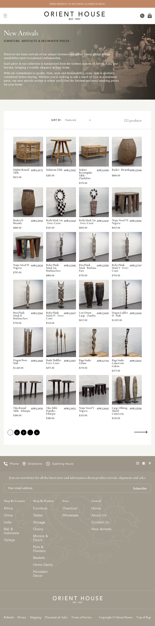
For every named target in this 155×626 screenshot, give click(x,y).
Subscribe (139, 488)
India (8, 522)
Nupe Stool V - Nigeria (87, 409)
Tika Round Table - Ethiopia (21, 409)
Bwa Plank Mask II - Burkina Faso (20, 315)
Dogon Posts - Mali (21, 362)
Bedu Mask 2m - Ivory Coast (87, 222)
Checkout (69, 508)
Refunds (9, 617)
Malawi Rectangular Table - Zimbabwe (85, 174)
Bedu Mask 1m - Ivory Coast (54, 222)
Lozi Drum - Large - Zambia (87, 314)
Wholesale (70, 515)
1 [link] (10, 432)
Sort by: (56, 120)
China (8, 515)
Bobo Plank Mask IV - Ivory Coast (55, 315)
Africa (8, 508)
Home (96, 508)
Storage (39, 522)
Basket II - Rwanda (19, 222)
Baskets (39, 558)
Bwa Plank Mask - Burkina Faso (87, 268)
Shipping (35, 617)
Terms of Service (81, 617)
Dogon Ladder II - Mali (120, 314)
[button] (5, 15)
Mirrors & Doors (40, 538)
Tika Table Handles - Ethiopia (51, 411)
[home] (74, 16)
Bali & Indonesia (11, 531)
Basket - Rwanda (121, 169)
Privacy (22, 617)
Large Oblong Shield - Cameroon (119, 411)
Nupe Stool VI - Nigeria (121, 222)
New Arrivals (101, 529)
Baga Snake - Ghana (86, 362)
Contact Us (100, 522)
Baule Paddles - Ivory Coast (54, 362)
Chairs (38, 529)
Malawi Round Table (21, 171)
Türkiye (9, 540)
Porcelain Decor (40, 574)
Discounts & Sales (56, 617)
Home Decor (43, 565)
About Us (98, 515)
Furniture (40, 508)
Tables (38, 515)
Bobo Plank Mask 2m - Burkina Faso (53, 268)
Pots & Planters (39, 549)
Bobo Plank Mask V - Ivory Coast (120, 268)
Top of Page (143, 617)
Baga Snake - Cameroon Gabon (119, 363)
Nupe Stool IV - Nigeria (22, 267)
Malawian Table (54, 169)
